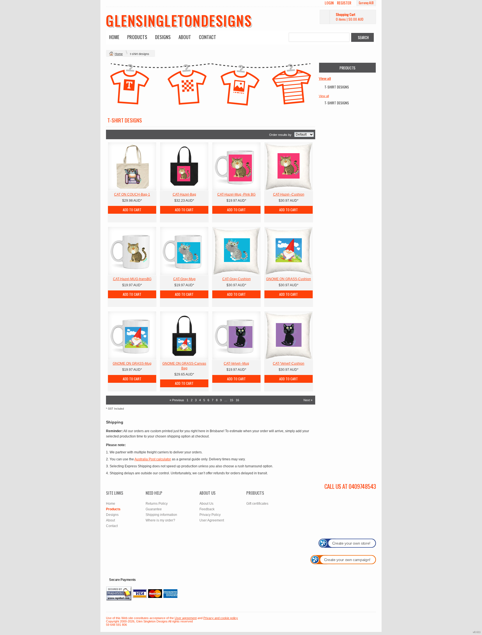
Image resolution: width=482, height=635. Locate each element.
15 (231, 400)
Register (344, 3)
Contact (207, 36)
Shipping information (161, 515)
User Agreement (211, 520)
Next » (307, 400)
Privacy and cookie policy (220, 618)
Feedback (207, 509)
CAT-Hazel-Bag (184, 194)
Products (137, 36)
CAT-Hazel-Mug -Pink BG (236, 194)
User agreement (186, 618)
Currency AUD (366, 3)
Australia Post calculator (152, 459)
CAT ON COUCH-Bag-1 (132, 194)
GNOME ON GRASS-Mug (132, 363)
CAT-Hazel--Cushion (288, 194)
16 (237, 400)
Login (329, 3)
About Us (206, 504)
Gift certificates (257, 504)
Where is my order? (160, 520)
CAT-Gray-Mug (184, 279)
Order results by (280, 134)
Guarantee (154, 509)
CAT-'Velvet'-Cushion (288, 363)
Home (114, 36)
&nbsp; (132, 166)
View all (325, 79)
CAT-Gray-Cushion (236, 279)
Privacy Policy (210, 515)
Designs (163, 36)
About (185, 36)
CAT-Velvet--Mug (236, 363)
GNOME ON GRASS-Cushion (288, 279)
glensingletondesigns (179, 20)
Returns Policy (157, 504)
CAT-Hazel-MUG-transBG (132, 279)
